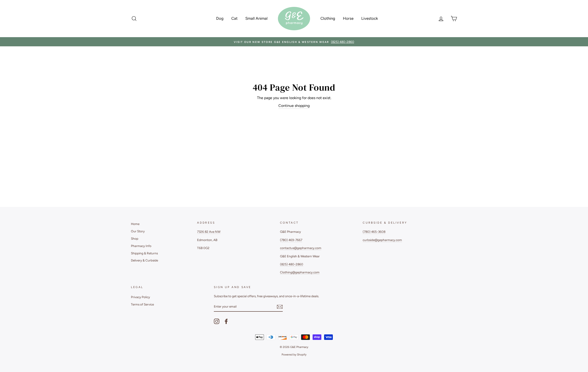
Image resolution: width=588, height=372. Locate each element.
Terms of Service (142, 304)
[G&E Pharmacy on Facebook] (226, 321)
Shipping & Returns (144, 253)
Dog (219, 18)
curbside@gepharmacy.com (382, 240)
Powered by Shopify (294, 354)
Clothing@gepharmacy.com (299, 272)
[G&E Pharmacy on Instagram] (216, 321)
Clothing (327, 18)
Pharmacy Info (141, 246)
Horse (348, 18)
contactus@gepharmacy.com (300, 248)
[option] (294, 41)
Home (135, 224)
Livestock (369, 18)
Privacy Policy (140, 297)
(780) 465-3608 (374, 231)
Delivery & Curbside (144, 260)
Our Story (138, 231)
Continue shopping (294, 105)
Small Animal (256, 18)
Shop (134, 238)
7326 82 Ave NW (208, 231)
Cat (234, 18)
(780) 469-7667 (291, 240)
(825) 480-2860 (291, 264)
